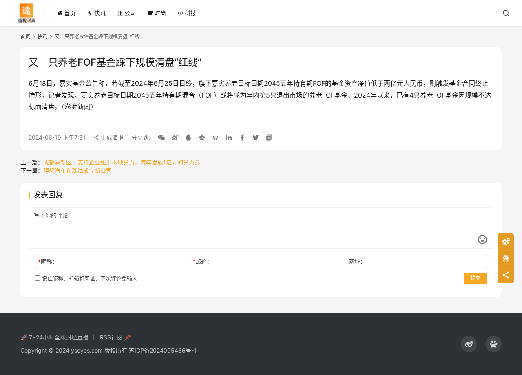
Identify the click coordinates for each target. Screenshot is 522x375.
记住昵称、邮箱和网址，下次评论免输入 (88, 278)
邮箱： (202, 261)
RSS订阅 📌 (115, 337)
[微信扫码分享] (161, 137)
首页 (69, 12)
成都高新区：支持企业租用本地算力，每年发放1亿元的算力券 (121, 162)
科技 (190, 12)
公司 (130, 12)
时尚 (160, 12)
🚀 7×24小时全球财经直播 (54, 337)
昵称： (48, 261)
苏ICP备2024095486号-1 (163, 350)
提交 (475, 278)
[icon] (469, 344)
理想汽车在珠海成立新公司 (77, 170)
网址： (357, 261)
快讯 (100, 12)
